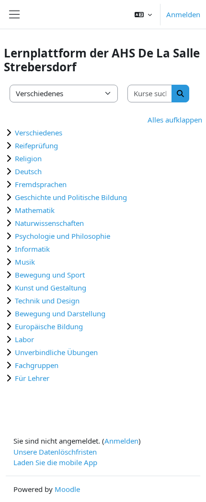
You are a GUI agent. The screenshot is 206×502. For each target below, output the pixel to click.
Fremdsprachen (41, 184)
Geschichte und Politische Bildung (71, 197)
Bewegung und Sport (50, 274)
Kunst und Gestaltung (50, 287)
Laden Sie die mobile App (55, 462)
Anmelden (183, 14)
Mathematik (35, 210)
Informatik (32, 249)
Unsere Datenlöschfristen (55, 452)
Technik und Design (47, 300)
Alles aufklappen (175, 119)
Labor (24, 339)
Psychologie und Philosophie (62, 236)
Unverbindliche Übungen (56, 352)
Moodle (67, 489)
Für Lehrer (32, 378)
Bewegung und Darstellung (60, 313)
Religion (28, 158)
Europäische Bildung (49, 326)
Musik (25, 262)
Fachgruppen (36, 365)
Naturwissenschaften (49, 223)
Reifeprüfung (36, 145)
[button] (143, 14)
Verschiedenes (38, 132)
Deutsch (28, 171)
